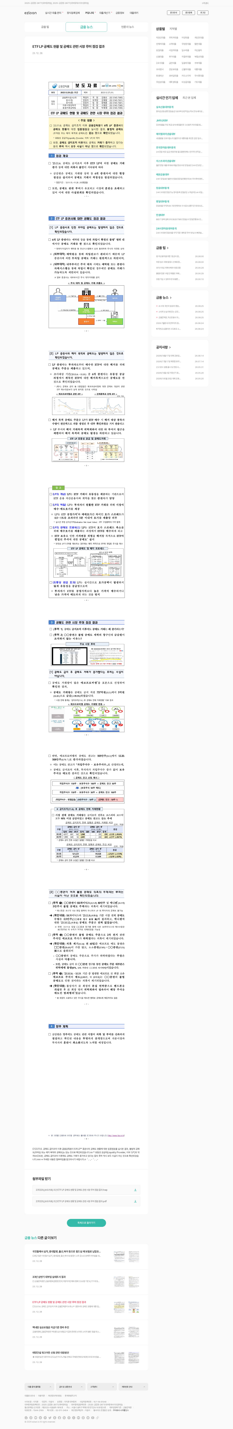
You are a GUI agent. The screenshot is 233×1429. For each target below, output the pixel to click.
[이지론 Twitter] (50, 1417)
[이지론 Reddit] (40, 1417)
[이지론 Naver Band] (64, 1417)
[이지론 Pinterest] (45, 1417)
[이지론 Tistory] (69, 1417)
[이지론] (30, 12)
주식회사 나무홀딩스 (121, 1410)
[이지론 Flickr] (78, 1417)
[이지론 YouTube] (92, 1417)
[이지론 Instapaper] (73, 1417)
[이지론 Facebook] (59, 1417)
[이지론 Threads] (83, 1417)
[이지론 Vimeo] (88, 1417)
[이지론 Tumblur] (54, 1417)
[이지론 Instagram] (30, 1417)
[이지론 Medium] (35, 1417)
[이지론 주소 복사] (97, 1417)
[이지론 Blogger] (26, 1417)
